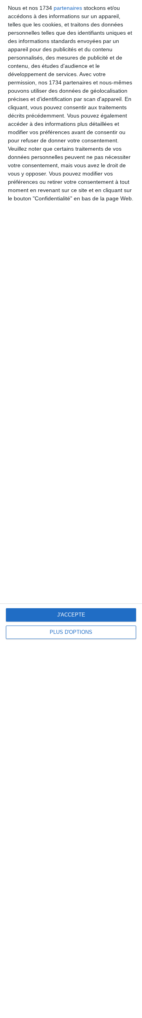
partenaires (68, 8)
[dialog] (71, 509)
